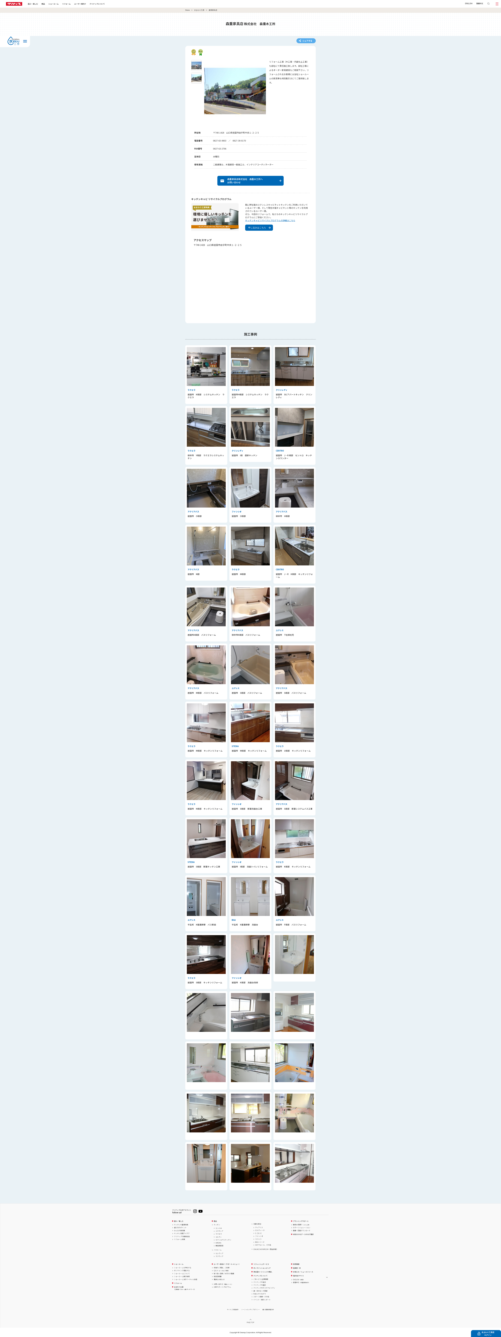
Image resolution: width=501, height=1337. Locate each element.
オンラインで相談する (182, 1270)
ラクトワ (258, 1239)
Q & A (221, 1270)
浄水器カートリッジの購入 (262, 1272)
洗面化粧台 (257, 1224)
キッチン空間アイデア (182, 1233)
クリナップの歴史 (259, 1285)
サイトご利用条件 (232, 1309)
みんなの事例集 (179, 1230)
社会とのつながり (259, 1294)
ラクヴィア (219, 1256)
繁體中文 (479, 3)
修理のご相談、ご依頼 (221, 1268)
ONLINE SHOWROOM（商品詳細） (265, 1249)
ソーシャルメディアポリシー (250, 1309)
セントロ (219, 1228)
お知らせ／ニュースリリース (303, 1272)
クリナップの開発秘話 (182, 1236)
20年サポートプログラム (222, 1287)
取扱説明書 (218, 1276)
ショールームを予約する (182, 1268)
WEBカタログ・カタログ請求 (303, 1234)
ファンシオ (259, 1236)
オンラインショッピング (262, 1268)
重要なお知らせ (219, 1279)
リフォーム (66, 3)
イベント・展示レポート (262, 1300)
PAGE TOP (250, 1322)
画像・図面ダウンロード (301, 1230)
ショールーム (53, 3)
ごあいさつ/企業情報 (260, 1279)
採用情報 (296, 1264)
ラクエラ (219, 1234)
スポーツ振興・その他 (261, 1297)
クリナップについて (97, 3)
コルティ (219, 1237)
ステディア (219, 1231)
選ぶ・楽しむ (33, 3)
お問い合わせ (223, 1284)
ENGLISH (468, 3)
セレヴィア (219, 1253)
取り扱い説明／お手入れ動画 (224, 1273)
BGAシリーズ (259, 1242)
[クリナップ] (14, 5)
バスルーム (218, 1250)
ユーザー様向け (80, 3)
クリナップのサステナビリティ (264, 1288)
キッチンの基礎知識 (181, 1225)
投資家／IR (297, 1268)
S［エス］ (258, 1233)
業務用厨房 (219, 1246)
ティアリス (259, 1227)
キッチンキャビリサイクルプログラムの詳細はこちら (270, 220)
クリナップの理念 (259, 1282)
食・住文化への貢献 (260, 1291)
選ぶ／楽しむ (178, 1221)
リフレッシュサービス (261, 1264)
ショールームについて (182, 1273)
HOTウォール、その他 (263, 1245)
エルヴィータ (260, 1230)
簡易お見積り (301, 1225)
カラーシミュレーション (301, 1227)
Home (187, 10)
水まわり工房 (199, 10)
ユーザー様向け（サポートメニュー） (227, 1264)
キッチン (217, 1225)
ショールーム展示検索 (182, 1276)
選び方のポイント (180, 1227)
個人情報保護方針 (268, 1309)
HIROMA (218, 1243)
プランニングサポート (301, 1221)
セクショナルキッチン (223, 1240)
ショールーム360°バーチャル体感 (185, 1279)
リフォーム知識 (179, 1239)
